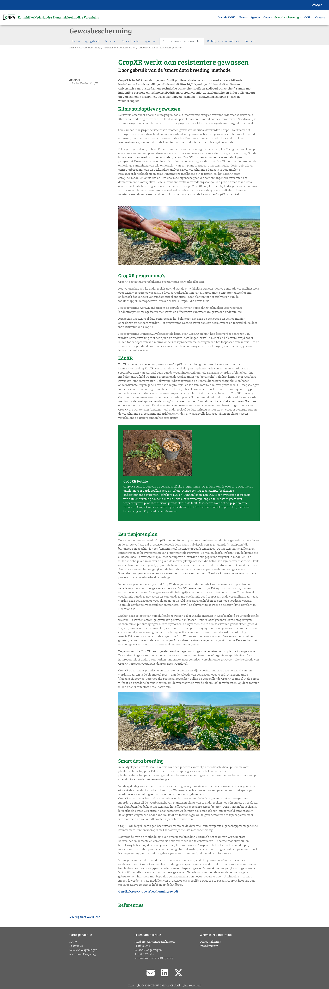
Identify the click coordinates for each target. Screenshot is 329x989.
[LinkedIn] (164, 973)
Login (318, 5)
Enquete (250, 41)
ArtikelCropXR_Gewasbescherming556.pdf (149, 891)
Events (243, 17)
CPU (173, 985)
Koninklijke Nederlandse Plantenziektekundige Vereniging (58, 17)
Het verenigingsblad (85, 41)
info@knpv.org (209, 946)
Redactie (110, 41)
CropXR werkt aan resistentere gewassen (160, 47)
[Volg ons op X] (178, 973)
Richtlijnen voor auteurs (223, 41)
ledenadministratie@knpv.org (154, 958)
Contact (320, 17)
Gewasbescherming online (139, 41)
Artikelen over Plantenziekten (181, 41)
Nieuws (267, 17)
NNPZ (307, 17)
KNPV (155, 985)
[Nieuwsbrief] (151, 973)
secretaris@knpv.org (82, 954)
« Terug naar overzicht (84, 917)
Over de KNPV (226, 17)
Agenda (255, 17)
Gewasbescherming (287, 17)
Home (72, 47)
